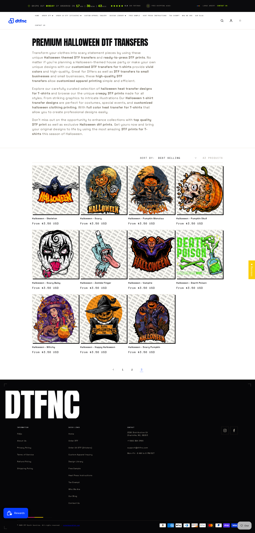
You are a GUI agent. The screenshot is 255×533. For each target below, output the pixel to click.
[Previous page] (113, 369)
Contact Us (222, 6)
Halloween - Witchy (43, 347)
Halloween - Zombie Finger (95, 283)
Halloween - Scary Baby (46, 283)
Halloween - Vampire (140, 283)
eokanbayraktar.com (71, 525)
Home (37, 16)
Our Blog (199, 16)
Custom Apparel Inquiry (95, 16)
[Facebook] (234, 430)
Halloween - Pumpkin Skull (191, 218)
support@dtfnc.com (137, 448)
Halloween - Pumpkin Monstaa (146, 218)
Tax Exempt (174, 16)
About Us (22, 441)
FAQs (19, 434)
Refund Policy (24, 461)
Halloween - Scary (91, 218)
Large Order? (209, 6)
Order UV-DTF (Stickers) (68, 16)
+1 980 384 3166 (135, 441)
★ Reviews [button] (252, 269)
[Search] (222, 20)
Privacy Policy (24, 448)
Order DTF (46, 16)
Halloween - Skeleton (44, 218)
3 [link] (142, 369)
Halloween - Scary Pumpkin (144, 347)
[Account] (231, 20)
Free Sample (134, 16)
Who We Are (187, 16)
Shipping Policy (25, 468)
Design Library (117, 16)
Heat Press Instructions (155, 16)
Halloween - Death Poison (191, 283)
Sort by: (147, 158)
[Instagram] (225, 430)
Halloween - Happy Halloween (97, 347)
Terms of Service (25, 455)
